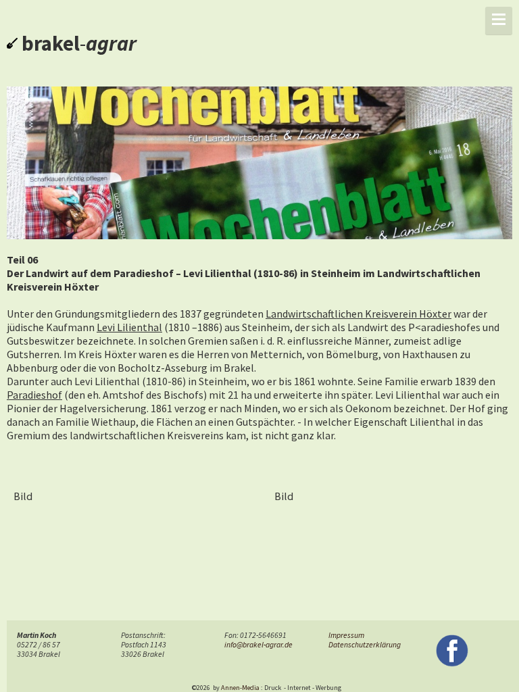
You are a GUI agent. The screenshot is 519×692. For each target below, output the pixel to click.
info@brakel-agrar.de (258, 644)
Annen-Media (240, 687)
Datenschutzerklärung (364, 644)
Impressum (346, 635)
